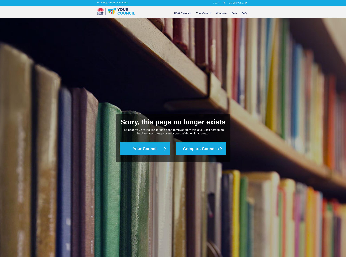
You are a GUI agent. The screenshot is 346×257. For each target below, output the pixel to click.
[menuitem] (183, 13)
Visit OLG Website (236, 3)
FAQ (244, 13)
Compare (221, 13)
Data (234, 13)
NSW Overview (182, 13)
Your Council (203, 13)
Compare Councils (201, 148)
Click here (210, 129)
